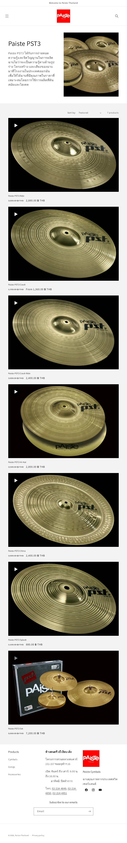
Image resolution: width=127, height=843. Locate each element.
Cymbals (12, 759)
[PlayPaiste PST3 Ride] (16, 125)
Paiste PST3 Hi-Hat (17, 462)
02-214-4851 (60, 793)
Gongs (11, 766)
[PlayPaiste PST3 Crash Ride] (16, 303)
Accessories (14, 774)
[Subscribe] (89, 811)
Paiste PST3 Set (15, 728)
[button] (7, 16)
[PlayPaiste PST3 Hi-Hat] (16, 392)
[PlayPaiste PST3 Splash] (16, 569)
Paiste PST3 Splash (17, 640)
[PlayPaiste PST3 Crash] (16, 214)
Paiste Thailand (22, 835)
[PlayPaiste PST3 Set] (16, 658)
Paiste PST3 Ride (16, 196)
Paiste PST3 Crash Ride (19, 373)
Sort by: (71, 112)
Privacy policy (38, 835)
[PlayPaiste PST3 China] (16, 480)
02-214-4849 (59, 788)
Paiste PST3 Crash (16, 284)
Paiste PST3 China (17, 551)
